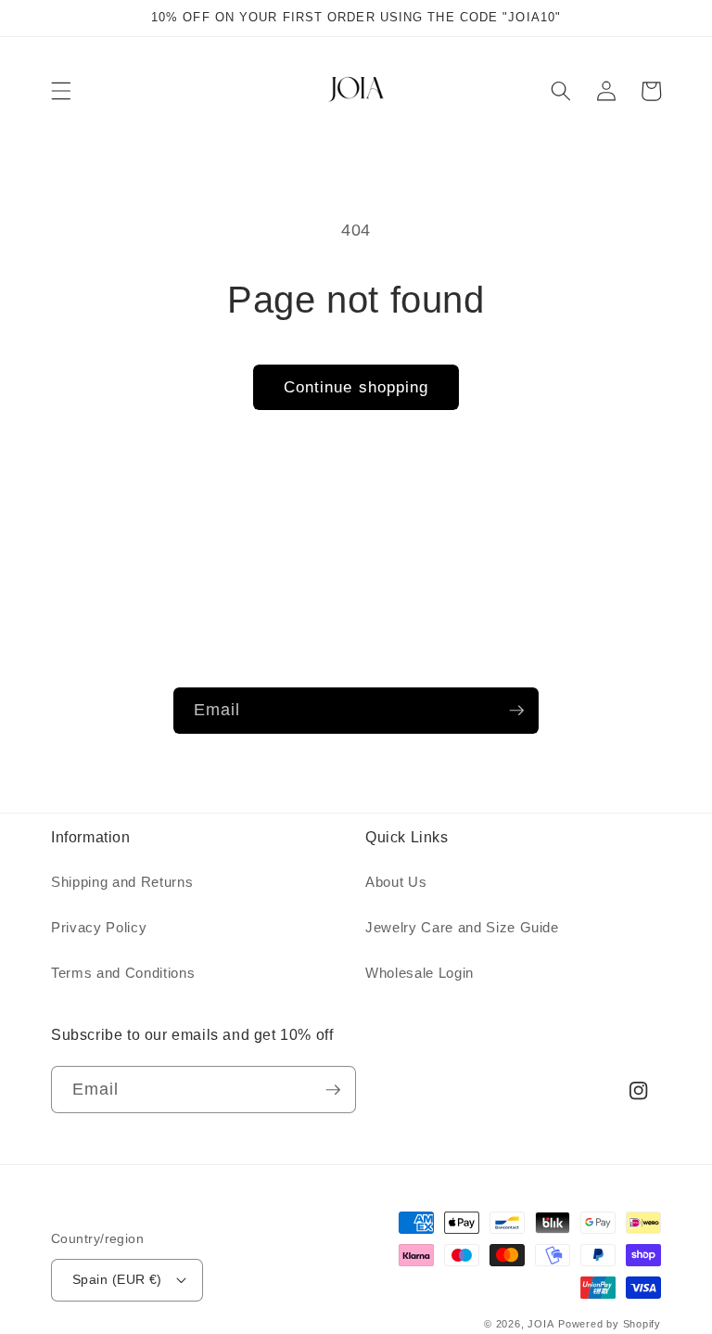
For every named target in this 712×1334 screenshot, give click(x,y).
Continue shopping (356, 386)
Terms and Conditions (123, 973)
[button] (61, 91)
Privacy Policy (98, 927)
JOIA (540, 1323)
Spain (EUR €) (117, 1279)
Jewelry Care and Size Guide (462, 927)
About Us (395, 882)
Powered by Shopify (609, 1323)
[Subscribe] (516, 710)
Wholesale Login (419, 973)
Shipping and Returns (122, 882)
